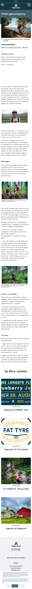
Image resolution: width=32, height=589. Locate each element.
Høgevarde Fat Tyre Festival (16, 450)
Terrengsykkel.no (21, 131)
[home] (16, 5)
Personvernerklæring (16, 566)
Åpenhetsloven (16, 570)
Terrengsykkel (9, 64)
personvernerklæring (15, 576)
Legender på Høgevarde (16, 529)
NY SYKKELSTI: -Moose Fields (16, 489)
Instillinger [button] (8, 586)
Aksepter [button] (15, 586)
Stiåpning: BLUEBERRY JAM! (16, 410)
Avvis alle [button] (22, 586)
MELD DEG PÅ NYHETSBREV (16, 558)
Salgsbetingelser (16, 568)
